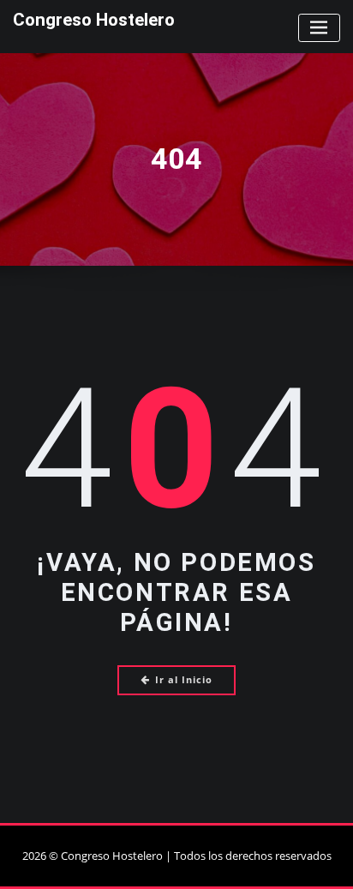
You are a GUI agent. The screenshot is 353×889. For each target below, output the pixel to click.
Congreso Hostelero (94, 19)
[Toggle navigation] (319, 28)
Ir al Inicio (183, 679)
